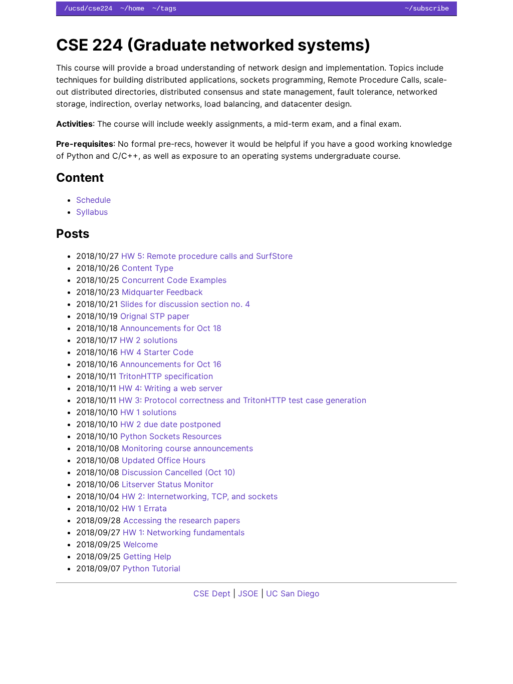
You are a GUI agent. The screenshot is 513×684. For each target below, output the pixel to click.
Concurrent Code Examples (174, 280)
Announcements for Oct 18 (170, 328)
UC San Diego (293, 593)
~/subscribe (427, 9)
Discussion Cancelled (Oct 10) (178, 472)
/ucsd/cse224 (88, 9)
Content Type (147, 268)
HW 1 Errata (144, 508)
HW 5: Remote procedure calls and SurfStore (207, 256)
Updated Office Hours (163, 460)
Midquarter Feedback (162, 292)
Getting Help (147, 556)
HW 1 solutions (148, 412)
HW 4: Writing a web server (170, 388)
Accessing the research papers (181, 520)
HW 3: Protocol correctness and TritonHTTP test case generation (242, 400)
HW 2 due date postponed (170, 424)
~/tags (164, 9)
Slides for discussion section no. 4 (185, 304)
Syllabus (92, 212)
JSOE (248, 593)
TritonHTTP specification (166, 376)
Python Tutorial (151, 568)
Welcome (140, 544)
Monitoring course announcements (187, 448)
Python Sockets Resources (170, 436)
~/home (132, 9)
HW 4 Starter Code (156, 352)
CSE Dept (211, 593)
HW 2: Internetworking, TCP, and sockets (200, 496)
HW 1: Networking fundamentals (183, 532)
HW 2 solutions (148, 340)
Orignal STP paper (154, 316)
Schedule (93, 200)
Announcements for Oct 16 (170, 364)
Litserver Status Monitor (167, 484)
